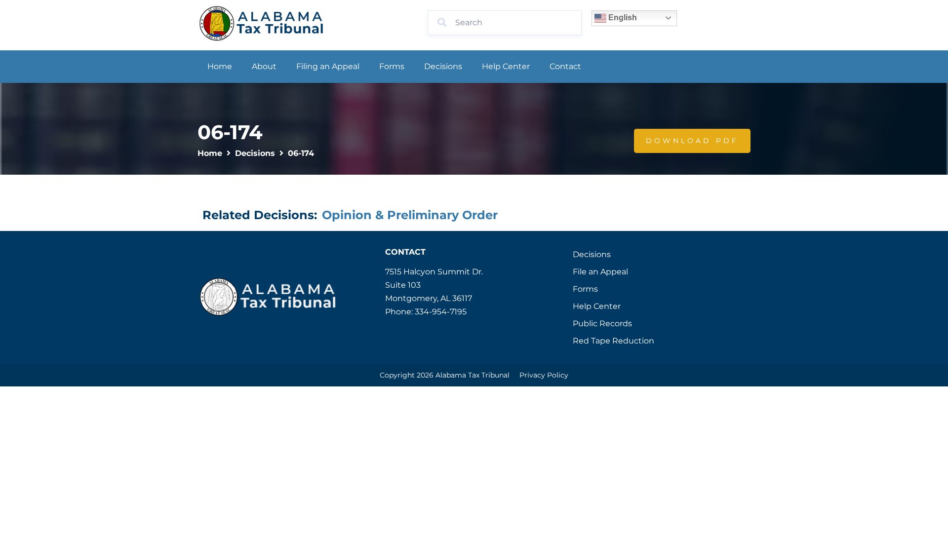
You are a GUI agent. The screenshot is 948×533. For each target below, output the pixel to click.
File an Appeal (600, 271)
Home (219, 66)
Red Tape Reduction (613, 340)
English (621, 17)
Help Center (506, 66)
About (264, 66)
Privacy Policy (543, 375)
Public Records (602, 323)
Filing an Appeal (327, 66)
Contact (565, 66)
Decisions (443, 66)
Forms (391, 66)
